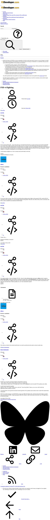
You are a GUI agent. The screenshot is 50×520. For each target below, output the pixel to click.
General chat (41, 75)
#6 (3, 379)
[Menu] (0, 5)
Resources (5, 18)
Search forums (10, 12)
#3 (3, 235)
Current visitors (6, 17)
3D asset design (30, 65)
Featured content (6, 15)
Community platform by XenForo (12, 486)
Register (2, 57)
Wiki (4, 20)
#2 (3, 196)
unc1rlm (28, 98)
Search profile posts (20, 17)
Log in (1, 55)
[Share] (12, 132)
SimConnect (27, 73)
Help (4, 474)
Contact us (5, 471)
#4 (3, 276)
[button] (18, 38)
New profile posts (23, 15)
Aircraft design (28, 68)
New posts (5, 12)
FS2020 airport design (29, 69)
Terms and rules (6, 472)
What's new (5, 13)
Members (5, 16)
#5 (3, 343)
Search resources (12, 19)
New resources (17, 15)
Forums (4, 11)
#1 (3, 142)
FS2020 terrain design (29, 72)
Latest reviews (5, 19)
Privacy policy (5, 473)
